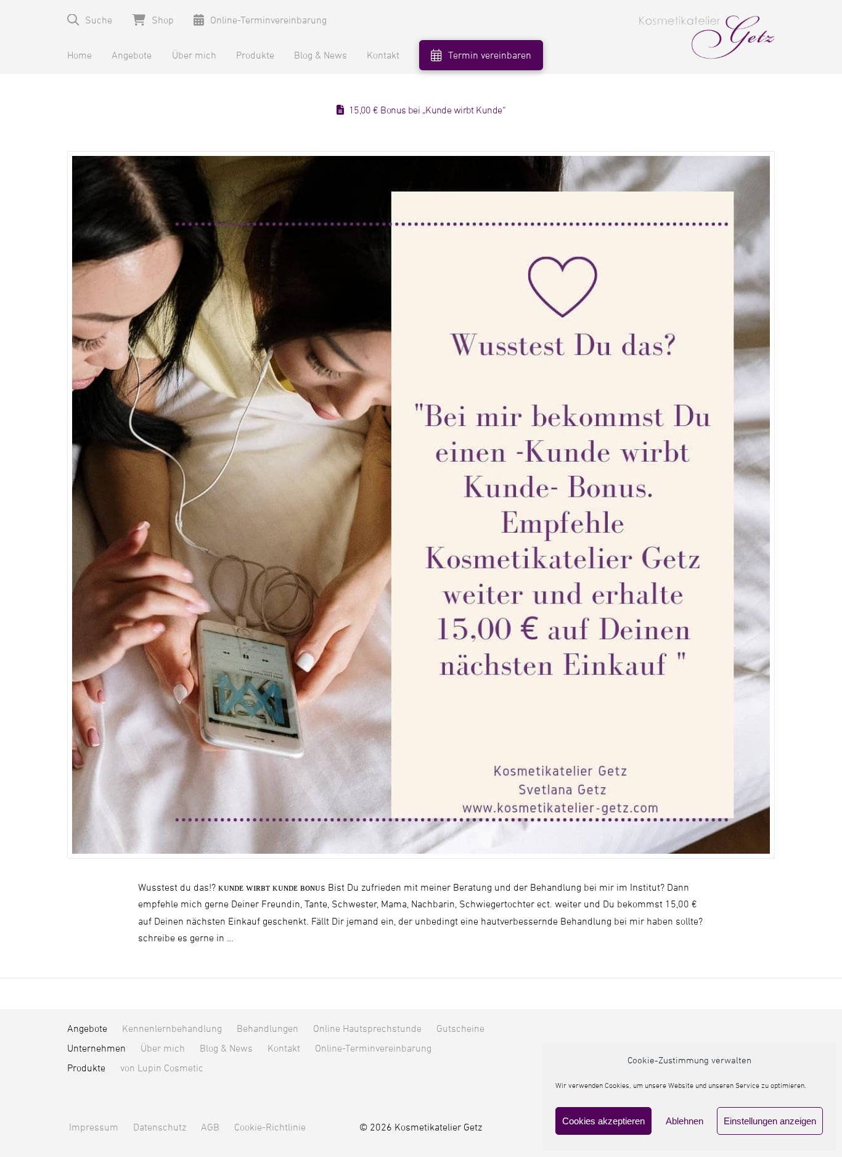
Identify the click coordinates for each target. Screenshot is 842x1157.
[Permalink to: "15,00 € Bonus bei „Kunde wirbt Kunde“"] (420, 504)
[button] (89, 20)
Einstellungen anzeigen (770, 1121)
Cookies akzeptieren (603, 1121)
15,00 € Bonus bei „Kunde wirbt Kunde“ (427, 110)
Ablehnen (684, 1121)
